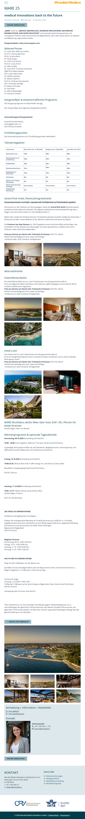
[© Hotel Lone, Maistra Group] (23, 382)
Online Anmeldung (16, 25)
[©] (42, 169)
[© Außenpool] (68, 696)
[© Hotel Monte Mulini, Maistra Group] (23, 309)
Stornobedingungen (16, 714)
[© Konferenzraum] (68, 681)
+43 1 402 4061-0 (12, 785)
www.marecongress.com (29, 43)
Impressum (64, 815)
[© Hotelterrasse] (16, 696)
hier (41, 103)
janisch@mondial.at (42, 729)
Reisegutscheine (52, 778)
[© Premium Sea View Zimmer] (16, 681)
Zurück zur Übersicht (19, 622)
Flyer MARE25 (13, 711)
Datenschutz (53, 815)
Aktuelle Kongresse (53, 783)
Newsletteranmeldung (55, 781)
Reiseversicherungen (54, 776)
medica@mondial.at (14, 787)
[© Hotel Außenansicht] (42, 681)
